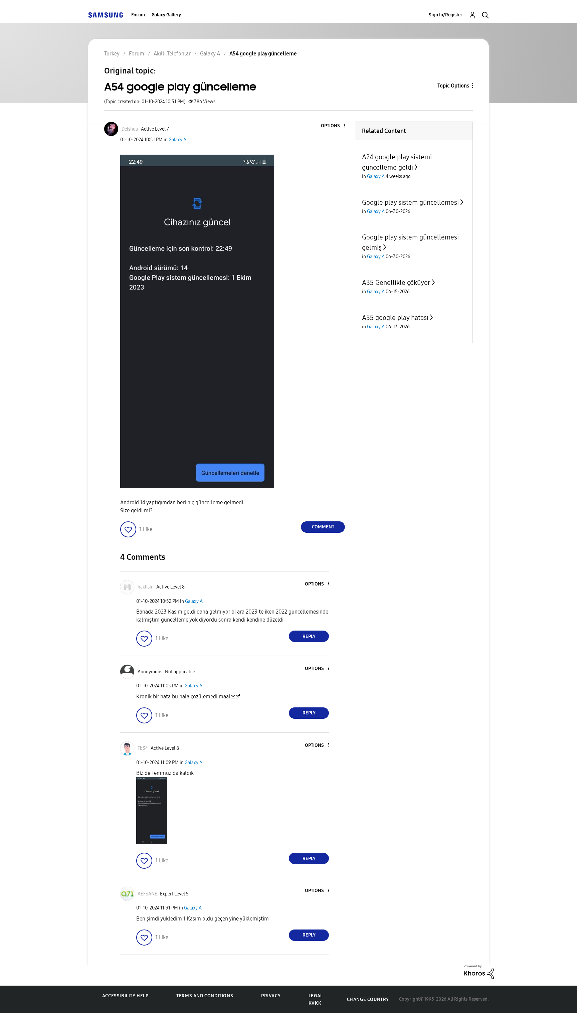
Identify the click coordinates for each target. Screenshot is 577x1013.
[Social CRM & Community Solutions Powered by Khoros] (479, 971)
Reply (309, 636)
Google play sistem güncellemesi (410, 202)
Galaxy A (177, 140)
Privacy (270, 996)
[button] (333, 126)
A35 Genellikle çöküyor (396, 283)
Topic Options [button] (453, 85)
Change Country (368, 999)
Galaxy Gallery (166, 15)
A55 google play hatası (395, 318)
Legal (316, 996)
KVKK (315, 1003)
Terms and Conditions (204, 996)
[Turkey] (105, 15)
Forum (138, 15)
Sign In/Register (445, 15)
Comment (323, 527)
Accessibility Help (125, 996)
